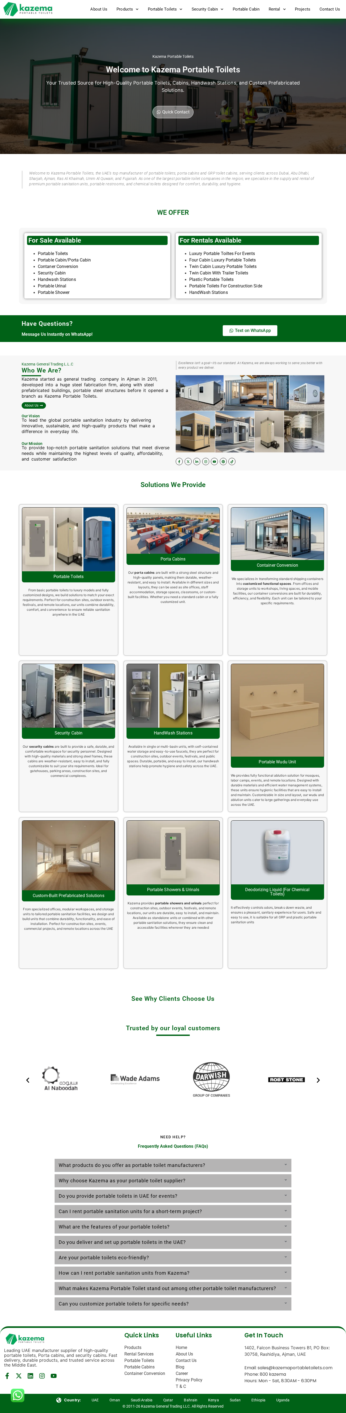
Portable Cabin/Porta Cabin (64, 260)
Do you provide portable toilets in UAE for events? (118, 1196)
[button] (27, 1080)
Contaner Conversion (58, 266)
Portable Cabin (246, 9)
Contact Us (330, 9)
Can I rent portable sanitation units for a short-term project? (130, 1211)
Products (125, 9)
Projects (302, 9)
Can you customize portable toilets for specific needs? (124, 1304)
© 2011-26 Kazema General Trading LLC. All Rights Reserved (173, 1406)
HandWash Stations (208, 292)
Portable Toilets (162, 9)
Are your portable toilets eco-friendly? (104, 1257)
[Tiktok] (231, 461)
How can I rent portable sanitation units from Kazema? (124, 1273)
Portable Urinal (53, 285)
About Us (98, 9)
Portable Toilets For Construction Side (225, 285)
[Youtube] (214, 461)
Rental (274, 9)
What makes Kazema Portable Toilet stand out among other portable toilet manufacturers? (167, 1288)
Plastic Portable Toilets (211, 279)
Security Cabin (205, 9)
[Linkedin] (30, 1376)
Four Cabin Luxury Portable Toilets (222, 260)
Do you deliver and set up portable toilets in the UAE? (122, 1242)
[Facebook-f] (179, 461)
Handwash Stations (57, 279)
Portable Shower (54, 292)
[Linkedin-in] (196, 461)
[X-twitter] (188, 461)
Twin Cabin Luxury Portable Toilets (223, 266)
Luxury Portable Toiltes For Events (222, 253)
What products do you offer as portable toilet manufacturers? (132, 1165)
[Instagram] (205, 461)
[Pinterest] (223, 461)
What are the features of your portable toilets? (114, 1227)
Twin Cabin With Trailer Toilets (218, 273)
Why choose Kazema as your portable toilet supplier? (122, 1180)
